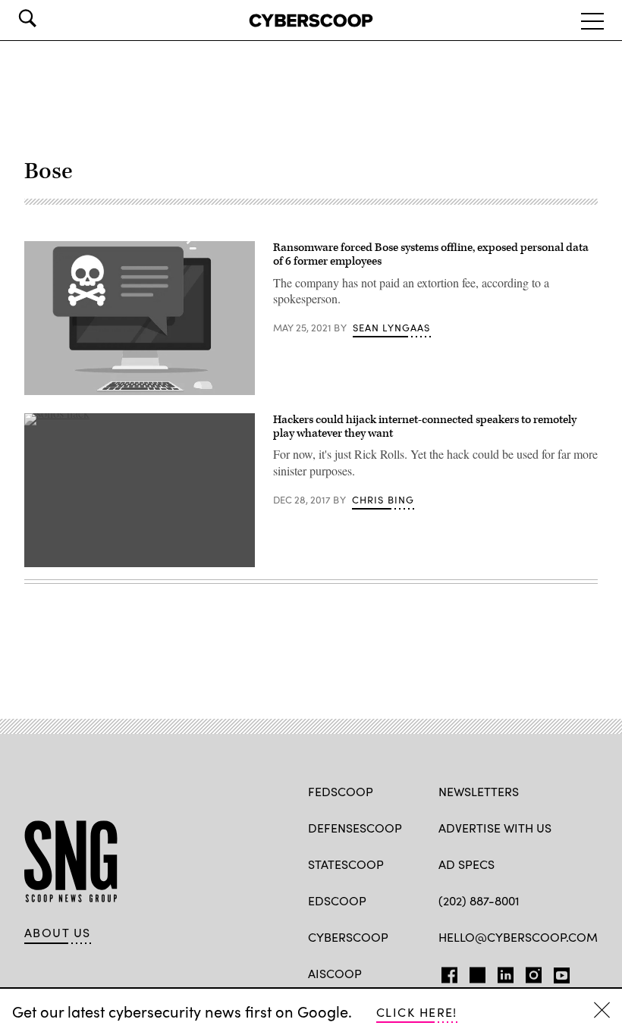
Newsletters (478, 791)
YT (558, 972)
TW (475, 972)
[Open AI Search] (48, 18)
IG (529, 972)
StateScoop (346, 864)
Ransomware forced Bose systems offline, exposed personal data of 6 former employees (431, 254)
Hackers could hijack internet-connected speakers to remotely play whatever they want (424, 426)
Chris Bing (383, 500)
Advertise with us (494, 828)
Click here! (416, 1012)
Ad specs (466, 864)
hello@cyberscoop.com (518, 937)
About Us (57, 932)
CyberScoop (348, 937)
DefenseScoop (355, 828)
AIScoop (335, 973)
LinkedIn (506, 972)
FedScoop (340, 791)
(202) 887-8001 (479, 900)
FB (445, 972)
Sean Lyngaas (392, 327)
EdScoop (337, 900)
